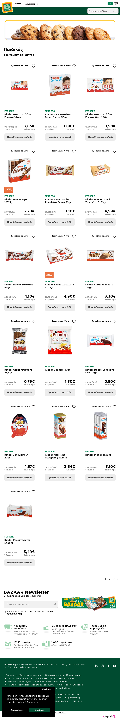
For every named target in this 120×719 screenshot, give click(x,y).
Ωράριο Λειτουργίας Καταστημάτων (63, 675)
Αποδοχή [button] (39, 710)
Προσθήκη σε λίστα (19, 66)
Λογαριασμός (31, 4)
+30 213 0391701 (57, 665)
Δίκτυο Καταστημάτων (29, 675)
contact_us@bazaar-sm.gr (23, 667)
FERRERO (9, 111)
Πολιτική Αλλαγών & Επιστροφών (62, 694)
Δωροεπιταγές (72, 697)
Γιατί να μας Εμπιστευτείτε (38, 678)
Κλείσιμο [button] (46, 689)
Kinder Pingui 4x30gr (98, 454)
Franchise (77, 701)
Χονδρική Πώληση (58, 701)
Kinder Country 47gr (57, 369)
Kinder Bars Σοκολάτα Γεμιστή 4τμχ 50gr (58, 115)
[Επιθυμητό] (33, 66)
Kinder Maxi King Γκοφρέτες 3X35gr (56, 456)
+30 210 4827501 (76, 665)
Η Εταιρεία (9, 675)
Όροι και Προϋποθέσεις (71, 685)
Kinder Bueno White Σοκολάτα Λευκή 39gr (58, 200)
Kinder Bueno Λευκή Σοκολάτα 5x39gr (97, 200)
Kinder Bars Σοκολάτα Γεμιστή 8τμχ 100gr (98, 115)
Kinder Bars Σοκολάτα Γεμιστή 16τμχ (17, 115)
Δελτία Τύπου (14, 678)
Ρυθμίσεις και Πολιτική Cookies (51, 681)
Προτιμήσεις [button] (17, 710)
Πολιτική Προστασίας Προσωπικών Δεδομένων (31, 685)
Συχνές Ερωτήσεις (65, 678)
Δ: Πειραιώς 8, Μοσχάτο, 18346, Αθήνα (23, 665)
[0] (116, 4)
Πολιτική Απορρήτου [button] (28, 702)
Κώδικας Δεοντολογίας (19, 681)
